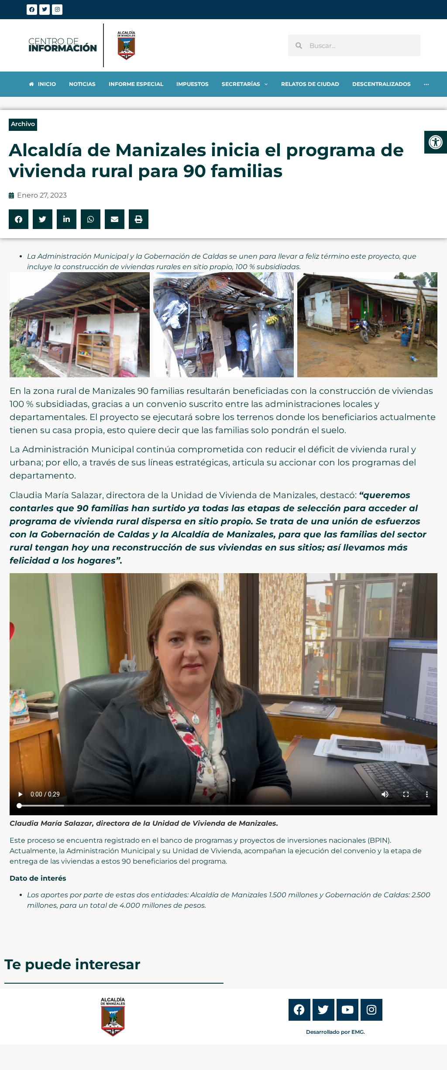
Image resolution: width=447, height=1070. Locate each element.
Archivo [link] (23, 124)
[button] (18, 219)
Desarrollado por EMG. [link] (335, 1032)
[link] (435, 142)
